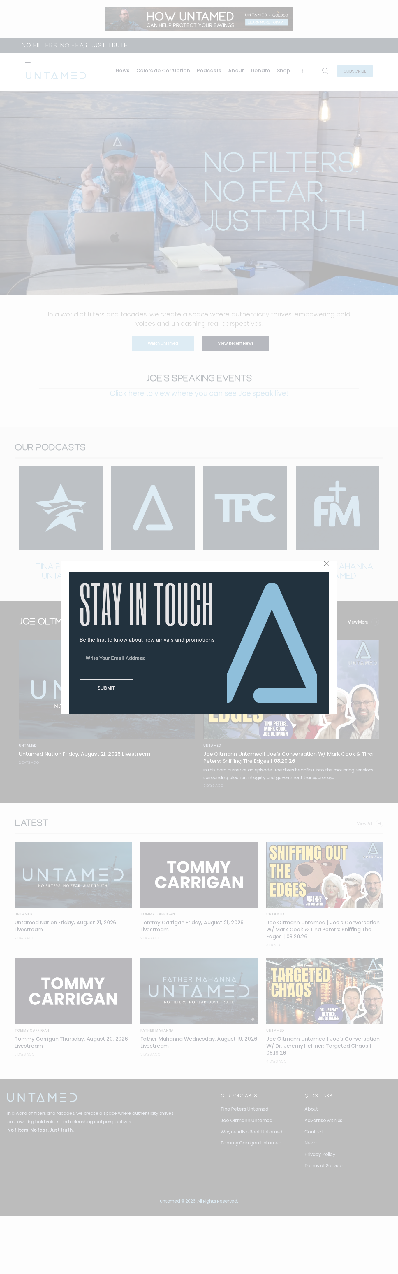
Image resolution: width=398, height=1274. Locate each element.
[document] (199, 637)
